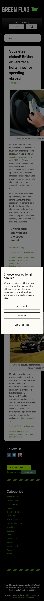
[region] (22, 300)
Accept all (22, 306)
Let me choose (22, 325)
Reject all (22, 315)
